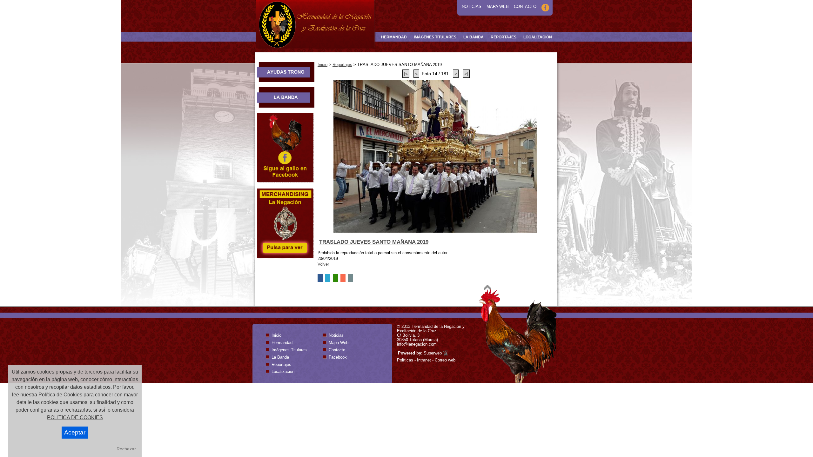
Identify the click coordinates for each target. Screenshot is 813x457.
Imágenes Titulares (289, 350)
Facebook (338, 357)
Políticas (405, 360)
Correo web (445, 360)
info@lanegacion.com (417, 344)
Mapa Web (498, 6)
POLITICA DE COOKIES (75, 417)
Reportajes (342, 64)
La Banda (280, 357)
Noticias (471, 6)
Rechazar (126, 448)
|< (406, 73)
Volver (323, 264)
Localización (283, 371)
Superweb (433, 353)
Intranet (424, 360)
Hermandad (282, 342)
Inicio (322, 64)
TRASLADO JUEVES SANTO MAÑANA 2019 (373, 242)
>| (466, 73)
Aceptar (74, 432)
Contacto (525, 6)
